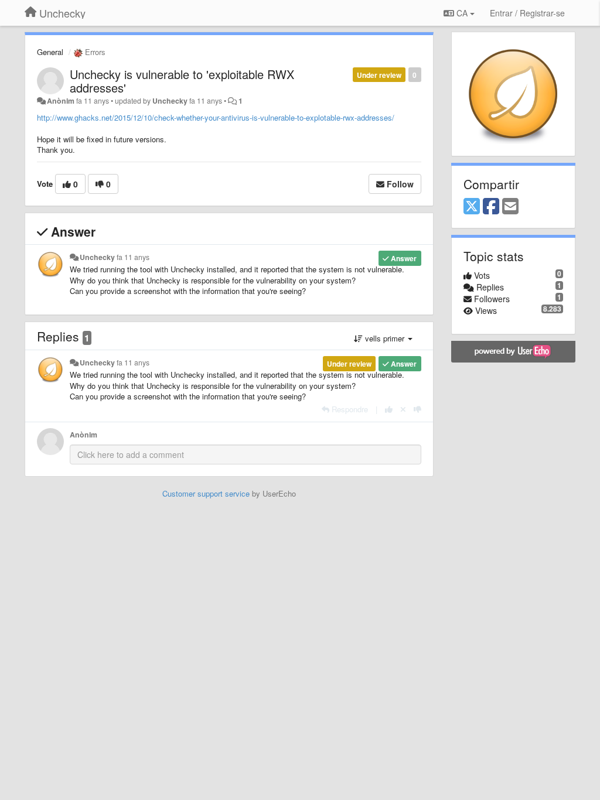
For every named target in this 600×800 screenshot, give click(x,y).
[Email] (510, 207)
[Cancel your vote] (403, 409)
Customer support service (206, 493)
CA (462, 13)
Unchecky (170, 100)
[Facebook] (491, 207)
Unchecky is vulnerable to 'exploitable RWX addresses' (182, 81)
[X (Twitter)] (471, 207)
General (50, 51)
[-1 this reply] (417, 409)
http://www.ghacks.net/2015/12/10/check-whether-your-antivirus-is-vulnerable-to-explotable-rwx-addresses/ (215, 117)
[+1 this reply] (389, 409)
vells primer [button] (385, 338)
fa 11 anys (133, 257)
